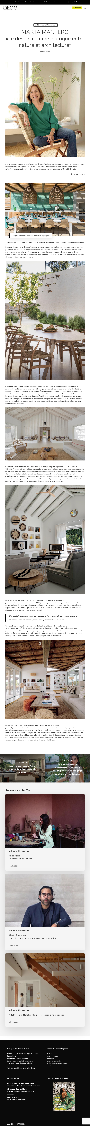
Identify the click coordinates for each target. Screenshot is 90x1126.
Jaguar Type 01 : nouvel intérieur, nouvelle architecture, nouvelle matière (23, 1085)
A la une (50, 1054)
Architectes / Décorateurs (57, 1063)
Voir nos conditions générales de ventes (22, 1068)
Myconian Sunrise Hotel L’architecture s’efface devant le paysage (20, 1091)
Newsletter (74, 2)
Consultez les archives (58, 2)
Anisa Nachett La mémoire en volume (16, 1098)
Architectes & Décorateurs (46, 25)
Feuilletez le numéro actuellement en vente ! (29, 2)
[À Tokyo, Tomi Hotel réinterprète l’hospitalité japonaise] (45, 990)
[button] (86, 8)
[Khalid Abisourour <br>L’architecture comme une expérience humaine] (45, 912)
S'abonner (77, 8)
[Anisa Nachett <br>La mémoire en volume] (45, 832)
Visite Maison (52, 1056)
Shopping (50, 1059)
